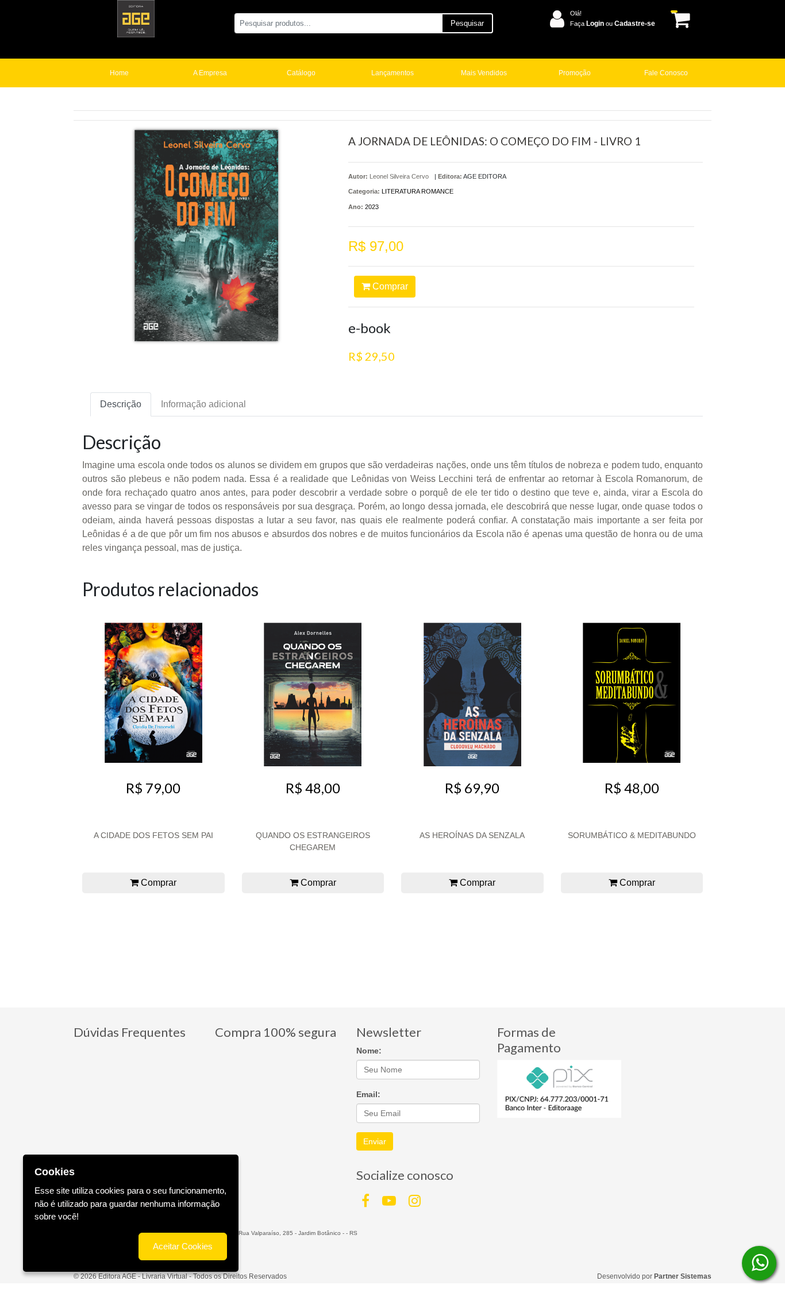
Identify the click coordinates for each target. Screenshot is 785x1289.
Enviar (374, 1141)
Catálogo (301, 73)
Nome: (369, 1050)
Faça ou (612, 23)
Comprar (389, 286)
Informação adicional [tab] (203, 404)
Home (119, 73)
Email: (368, 1094)
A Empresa (210, 73)
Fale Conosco (666, 73)
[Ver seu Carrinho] (679, 19)
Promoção (575, 73)
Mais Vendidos (484, 73)
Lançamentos (392, 73)
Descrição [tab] (120, 404)
